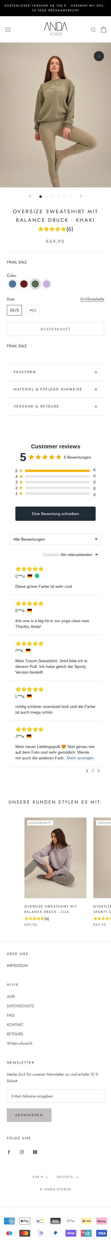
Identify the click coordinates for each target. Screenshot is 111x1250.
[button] (12, 284)
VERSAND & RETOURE (36, 406)
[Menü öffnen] (8, 29)
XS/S (14, 310)
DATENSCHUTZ (20, 1006)
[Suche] (93, 29)
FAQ (10, 1015)
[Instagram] (22, 1151)
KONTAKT (15, 1024)
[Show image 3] (52, 196)
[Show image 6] (70, 196)
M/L (33, 310)
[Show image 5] (64, 196)
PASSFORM (25, 372)
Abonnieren (29, 1115)
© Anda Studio (55, 1189)
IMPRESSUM (17, 965)
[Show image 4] (58, 196)
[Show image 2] (46, 196)
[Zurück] (30, 196)
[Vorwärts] (81, 196)
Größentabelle (92, 299)
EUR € (38, 1177)
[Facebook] (9, 1151)
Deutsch (65, 1177)
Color (12, 275)
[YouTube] (35, 1151)
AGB (11, 996)
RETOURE (15, 1034)
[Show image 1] (40, 196)
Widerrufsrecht (19, 1043)
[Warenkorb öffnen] (103, 29)
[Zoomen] (99, 56)
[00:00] (55, 115)
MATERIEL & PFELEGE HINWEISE (48, 389)
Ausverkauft (55, 329)
